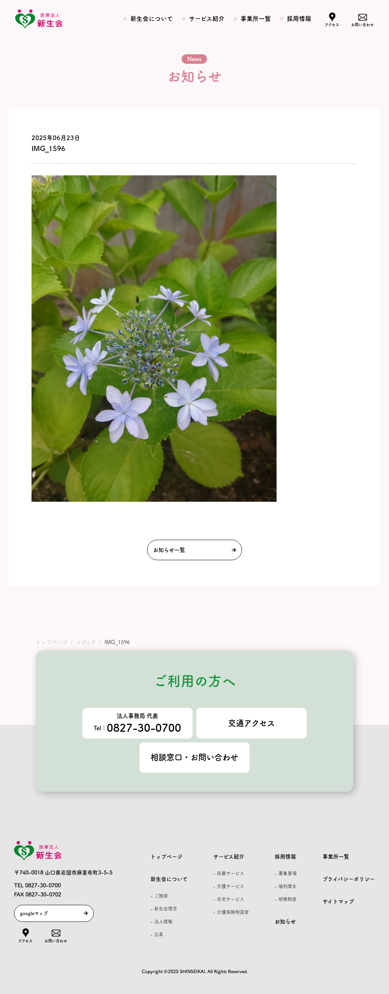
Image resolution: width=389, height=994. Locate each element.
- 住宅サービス (228, 899)
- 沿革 (156, 934)
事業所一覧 (255, 19)
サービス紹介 (207, 19)
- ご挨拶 (159, 895)
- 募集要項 (286, 873)
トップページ (166, 856)
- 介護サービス (228, 886)
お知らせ (285, 921)
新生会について (151, 19)
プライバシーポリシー (349, 879)
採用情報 (299, 19)
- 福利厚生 (286, 886)
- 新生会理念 (163, 908)
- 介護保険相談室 (231, 912)
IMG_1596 (48, 148)
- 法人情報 (161, 921)
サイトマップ (338, 901)
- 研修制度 (286, 899)
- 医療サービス (228, 873)
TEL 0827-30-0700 (37, 885)
